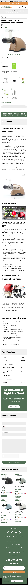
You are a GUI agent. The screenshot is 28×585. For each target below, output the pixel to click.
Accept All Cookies (17, 581)
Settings (6, 581)
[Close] (26, 1)
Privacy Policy (18, 536)
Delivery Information (14, 541)
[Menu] (26, 7)
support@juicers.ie (15, 554)
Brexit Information (14, 544)
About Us (7, 536)
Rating (3, 426)
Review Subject (5, 432)
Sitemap (19, 547)
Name (3, 420)
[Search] (19, 7)
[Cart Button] (22, 7)
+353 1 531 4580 (15, 555)
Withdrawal (10, 547)
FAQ (22, 539)
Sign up (14, 572)
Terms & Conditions (11, 539)
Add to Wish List (14, 106)
